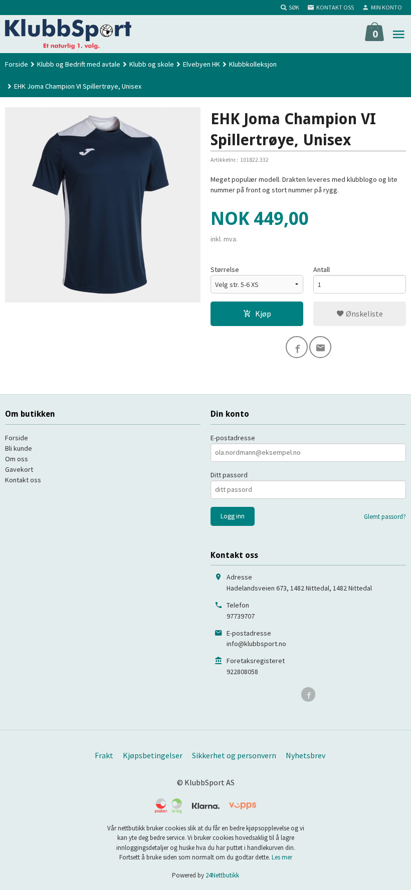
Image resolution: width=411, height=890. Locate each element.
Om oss (16, 458)
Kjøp (263, 314)
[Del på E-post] (320, 347)
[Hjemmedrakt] (102, 205)
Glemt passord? (385, 516)
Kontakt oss (23, 479)
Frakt (104, 755)
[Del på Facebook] (297, 347)
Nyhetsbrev (305, 755)
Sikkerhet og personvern (234, 755)
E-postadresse (233, 437)
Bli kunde (18, 448)
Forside (16, 64)
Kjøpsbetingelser (152, 755)
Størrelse (225, 269)
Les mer (282, 857)
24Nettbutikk (222, 875)
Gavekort (19, 469)
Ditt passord (229, 474)
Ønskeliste (363, 314)
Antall (321, 269)
